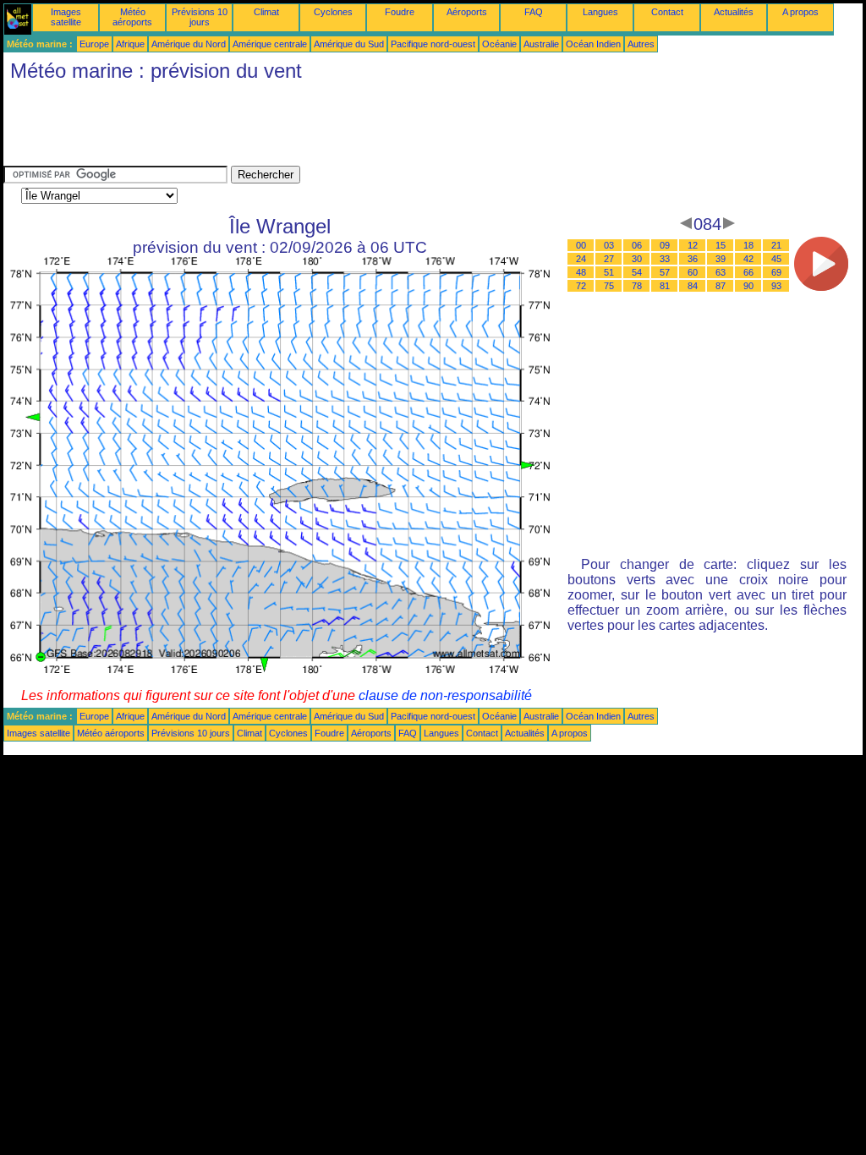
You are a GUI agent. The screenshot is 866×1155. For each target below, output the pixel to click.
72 (581, 286)
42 (748, 259)
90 (748, 286)
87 (720, 286)
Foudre (399, 12)
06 (637, 245)
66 (748, 272)
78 (637, 286)
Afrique (130, 44)
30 (637, 259)
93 (776, 286)
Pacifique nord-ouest (433, 44)
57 (665, 272)
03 (609, 245)
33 (665, 259)
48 (581, 272)
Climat (266, 12)
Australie (541, 44)
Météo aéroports (132, 17)
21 (776, 245)
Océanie (499, 44)
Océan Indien (593, 44)
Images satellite (66, 17)
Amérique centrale (270, 44)
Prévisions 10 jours (199, 17)
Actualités (734, 12)
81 (665, 286)
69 (776, 272)
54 (637, 272)
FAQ (533, 12)
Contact (667, 12)
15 (720, 245)
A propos (800, 12)
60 (693, 272)
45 (776, 259)
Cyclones (333, 12)
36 (693, 259)
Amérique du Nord (188, 44)
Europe (94, 44)
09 (665, 245)
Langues (600, 12)
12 (693, 245)
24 (581, 259)
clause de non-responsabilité (445, 695)
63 (720, 272)
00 (581, 245)
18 (748, 245)
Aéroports (467, 12)
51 (609, 272)
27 (609, 259)
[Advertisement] (311, 128)
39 (720, 259)
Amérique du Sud (349, 44)
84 (693, 286)
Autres (641, 44)
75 (609, 286)
